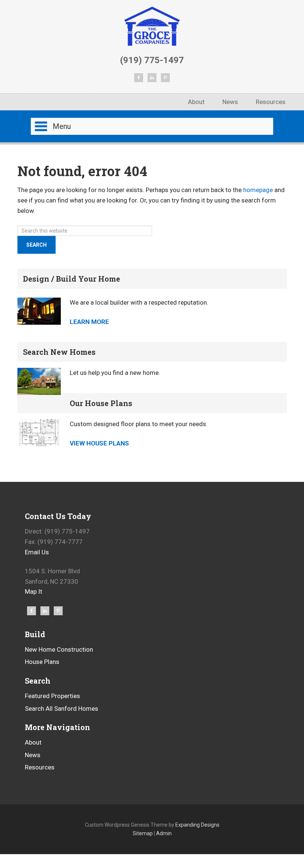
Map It (33, 591)
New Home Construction (59, 649)
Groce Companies (152, 26)
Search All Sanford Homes (61, 708)
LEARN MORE (89, 321)
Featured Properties (52, 696)
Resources (39, 767)
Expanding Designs (197, 825)
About (33, 742)
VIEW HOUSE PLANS (99, 443)
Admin (164, 833)
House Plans (42, 661)
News (32, 755)
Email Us (37, 552)
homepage (258, 190)
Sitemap (143, 833)
